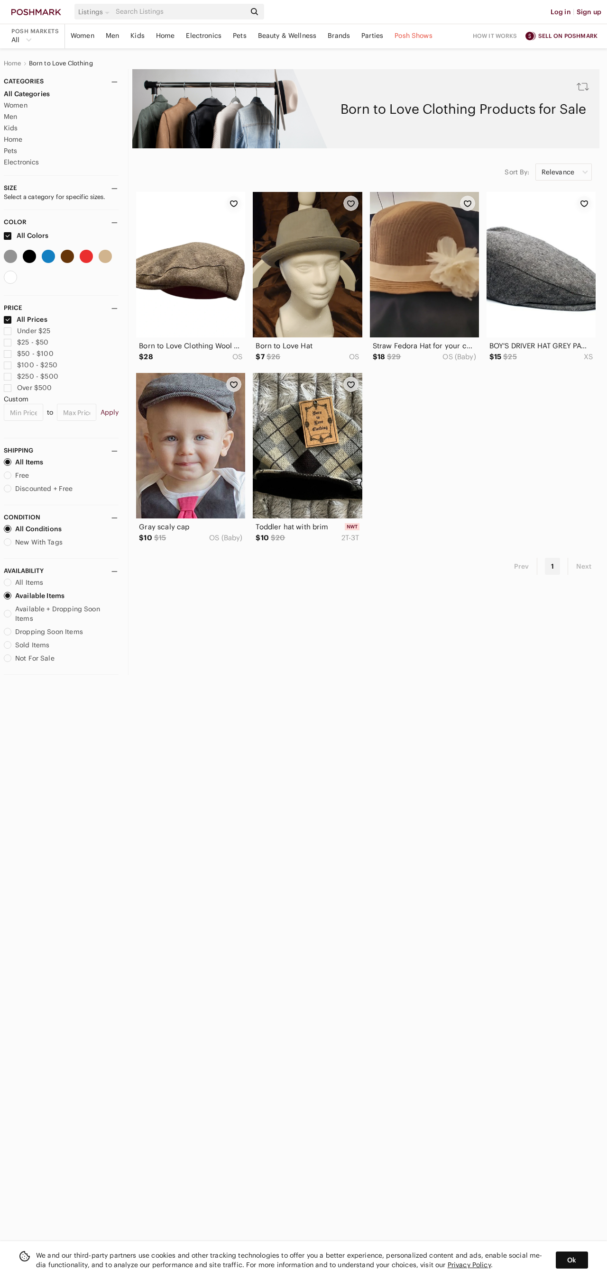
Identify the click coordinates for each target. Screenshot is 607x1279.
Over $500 (34, 387)
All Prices (32, 319)
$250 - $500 (37, 376)
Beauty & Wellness (287, 35)
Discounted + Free (44, 488)
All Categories (27, 94)
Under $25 (33, 331)
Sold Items (32, 645)
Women (82, 35)
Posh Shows (413, 35)
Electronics (203, 35)
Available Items (39, 595)
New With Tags (39, 542)
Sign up (589, 12)
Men (112, 35)
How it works (495, 35)
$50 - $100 (35, 353)
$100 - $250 (37, 365)
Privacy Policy (469, 1265)
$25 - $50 (32, 342)
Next (583, 566)
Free (22, 475)
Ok (571, 1260)
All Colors (32, 235)
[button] (95, 12)
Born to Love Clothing (61, 63)
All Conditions (38, 529)
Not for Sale (35, 658)
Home (165, 35)
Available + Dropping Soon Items (57, 614)
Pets (240, 35)
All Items (29, 462)
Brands (339, 35)
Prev (521, 566)
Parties (372, 35)
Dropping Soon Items (49, 631)
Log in (561, 12)
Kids (137, 35)
